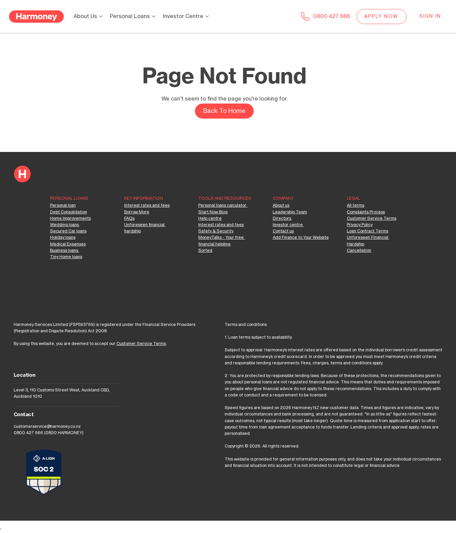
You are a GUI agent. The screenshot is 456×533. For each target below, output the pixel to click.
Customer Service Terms (141, 344)
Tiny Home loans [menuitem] (66, 257)
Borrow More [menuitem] (136, 212)
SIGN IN (430, 16)
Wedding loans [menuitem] (65, 225)
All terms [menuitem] (355, 205)
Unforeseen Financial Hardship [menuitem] (368, 240)
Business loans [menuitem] (64, 250)
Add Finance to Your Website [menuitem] (301, 237)
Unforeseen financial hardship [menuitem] (145, 228)
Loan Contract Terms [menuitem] (367, 231)
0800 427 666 (331, 16)
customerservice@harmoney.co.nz (47, 426)
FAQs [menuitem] (129, 218)
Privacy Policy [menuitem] (360, 225)
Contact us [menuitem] (283, 231)
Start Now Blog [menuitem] (213, 212)
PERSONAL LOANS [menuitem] (69, 198)
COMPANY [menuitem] (283, 198)
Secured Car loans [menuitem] (68, 231)
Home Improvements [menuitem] (70, 218)
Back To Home (224, 111)
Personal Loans (130, 16)
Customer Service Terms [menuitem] (371, 218)
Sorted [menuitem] (205, 250)
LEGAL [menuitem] (353, 198)
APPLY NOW (381, 16)
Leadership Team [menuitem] (290, 212)
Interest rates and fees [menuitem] (147, 205)
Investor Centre (183, 16)
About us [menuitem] (281, 205)
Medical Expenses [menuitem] (68, 244)
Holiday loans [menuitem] (62, 237)
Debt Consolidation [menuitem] (68, 212)
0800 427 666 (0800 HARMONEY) (48, 433)
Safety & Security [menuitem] (215, 231)
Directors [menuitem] (282, 218)
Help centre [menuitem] (210, 218)
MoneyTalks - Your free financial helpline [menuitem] (221, 240)
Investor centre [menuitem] (288, 225)
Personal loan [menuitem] (63, 205)
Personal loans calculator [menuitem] (222, 205)
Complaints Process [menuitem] (366, 212)
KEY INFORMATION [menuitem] (143, 198)
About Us (85, 16)
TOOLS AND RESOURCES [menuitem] (224, 198)
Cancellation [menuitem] (359, 250)
